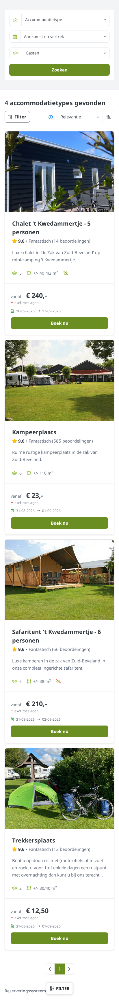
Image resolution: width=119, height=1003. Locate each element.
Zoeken (60, 70)
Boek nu (59, 323)
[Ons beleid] (51, 117)
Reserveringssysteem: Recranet (35, 990)
